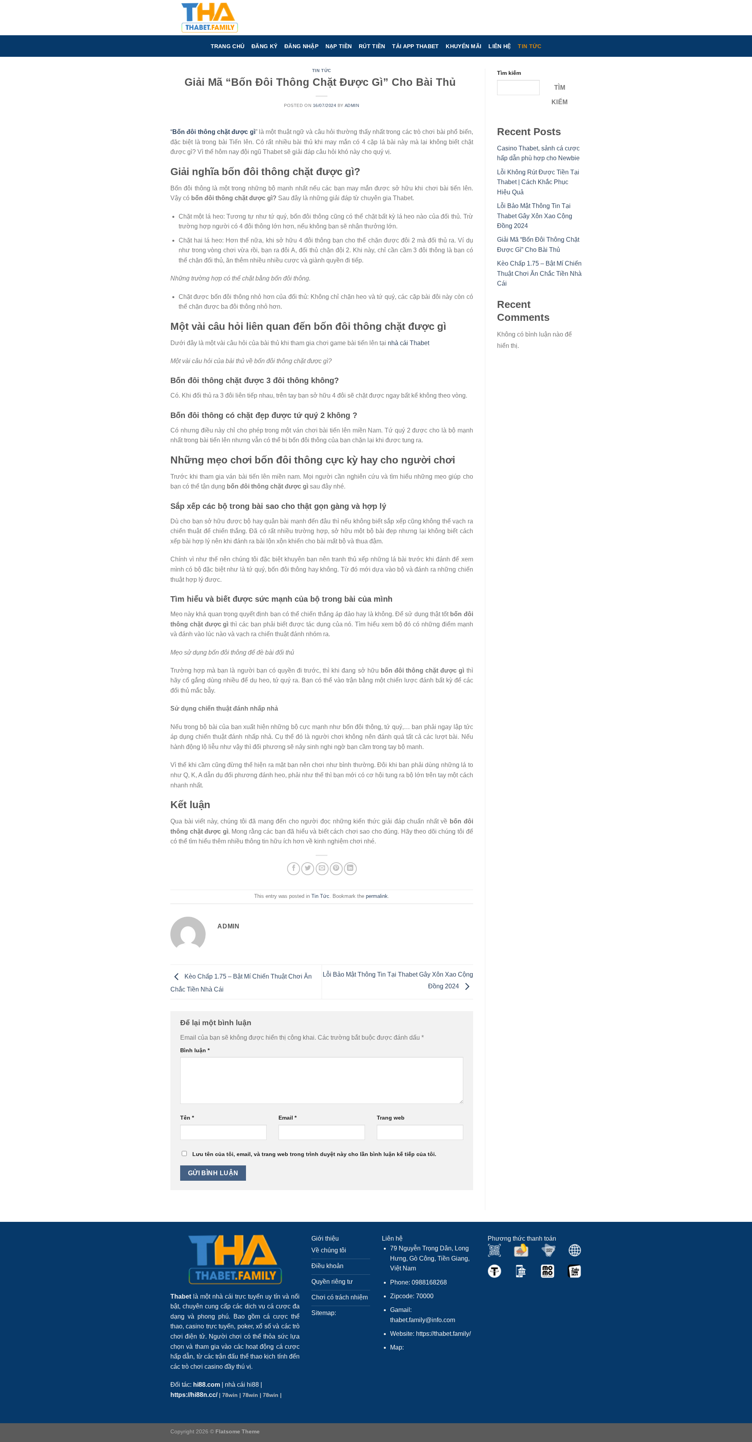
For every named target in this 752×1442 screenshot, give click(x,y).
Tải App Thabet (415, 46)
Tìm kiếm (509, 73)
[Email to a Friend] (322, 868)
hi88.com (206, 1384)
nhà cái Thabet (408, 343)
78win (230, 1395)
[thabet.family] (209, 17)
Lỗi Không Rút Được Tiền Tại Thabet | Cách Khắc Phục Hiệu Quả (538, 182)
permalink (377, 896)
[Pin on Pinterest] (336, 868)
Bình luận (195, 1050)
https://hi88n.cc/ (193, 1394)
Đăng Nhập (301, 46)
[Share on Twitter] (307, 868)
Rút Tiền (372, 46)
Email (287, 1118)
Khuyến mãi (463, 46)
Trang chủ (228, 46)
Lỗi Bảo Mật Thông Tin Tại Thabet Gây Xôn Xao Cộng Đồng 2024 (534, 216)
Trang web (391, 1118)
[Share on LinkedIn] (350, 868)
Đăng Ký (264, 46)
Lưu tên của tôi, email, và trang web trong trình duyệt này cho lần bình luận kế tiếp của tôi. (314, 1154)
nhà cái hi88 (242, 1384)
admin (352, 105)
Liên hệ (499, 46)
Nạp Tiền (338, 46)
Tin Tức (529, 46)
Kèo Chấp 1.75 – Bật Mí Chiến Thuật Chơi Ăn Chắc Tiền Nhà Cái (539, 273)
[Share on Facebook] (293, 868)
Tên (187, 1118)
